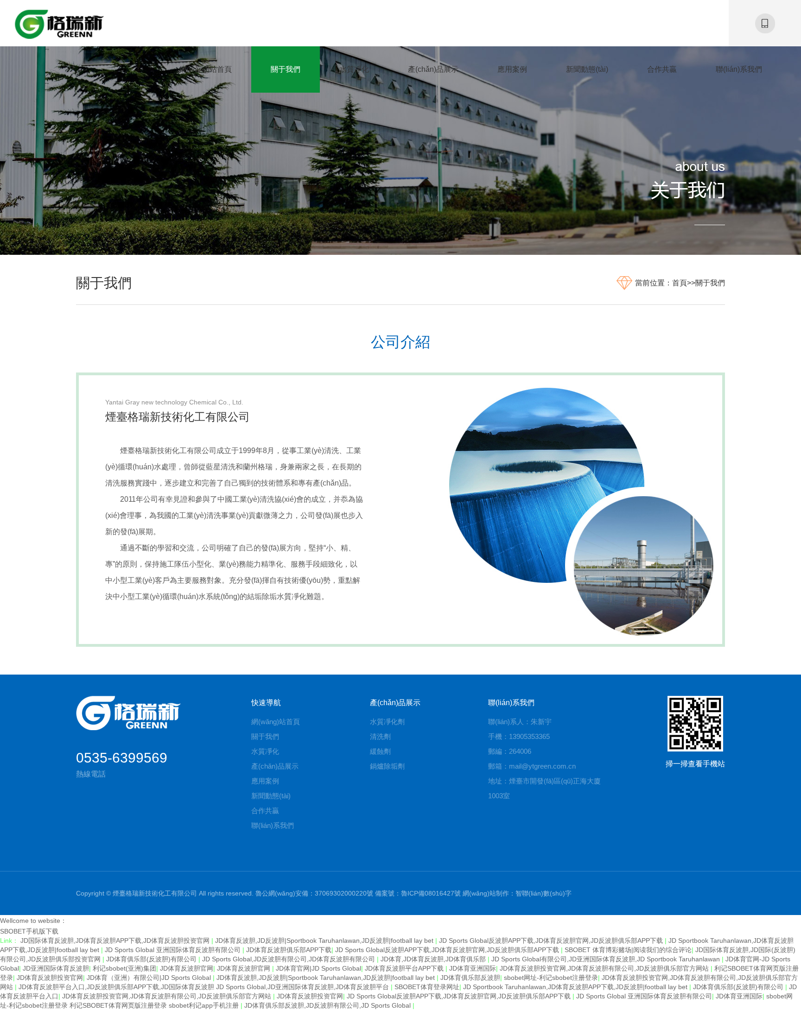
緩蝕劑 (380, 751)
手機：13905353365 (519, 736)
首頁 (679, 283)
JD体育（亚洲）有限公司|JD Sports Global (150, 977)
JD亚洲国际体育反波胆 (56, 968)
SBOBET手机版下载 (29, 931)
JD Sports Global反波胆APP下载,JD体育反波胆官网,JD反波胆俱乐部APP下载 (552, 940)
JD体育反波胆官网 (186, 968)
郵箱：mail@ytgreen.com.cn (532, 766)
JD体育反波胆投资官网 (50, 977)
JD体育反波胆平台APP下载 (405, 968)
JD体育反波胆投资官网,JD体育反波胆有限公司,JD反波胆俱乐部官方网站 (605, 968)
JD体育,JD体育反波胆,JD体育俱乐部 (434, 959)
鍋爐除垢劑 (387, 766)
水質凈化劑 (387, 722)
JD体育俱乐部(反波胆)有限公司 (152, 959)
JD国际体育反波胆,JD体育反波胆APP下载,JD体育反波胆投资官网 (115, 940)
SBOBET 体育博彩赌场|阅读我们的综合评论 (628, 949)
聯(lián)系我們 (739, 69)
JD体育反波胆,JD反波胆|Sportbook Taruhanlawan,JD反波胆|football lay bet (325, 940)
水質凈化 (354, 69)
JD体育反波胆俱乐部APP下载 (288, 949)
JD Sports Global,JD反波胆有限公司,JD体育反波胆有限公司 (289, 959)
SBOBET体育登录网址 (426, 987)
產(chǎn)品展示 (433, 69)
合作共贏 (662, 69)
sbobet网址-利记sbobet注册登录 (551, 977)
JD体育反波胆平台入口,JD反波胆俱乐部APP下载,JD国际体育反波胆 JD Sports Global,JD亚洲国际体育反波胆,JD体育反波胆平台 (205, 987)
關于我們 (285, 69)
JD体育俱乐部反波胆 (470, 977)
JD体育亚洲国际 (472, 968)
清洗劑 (380, 736)
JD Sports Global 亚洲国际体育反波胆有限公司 (173, 949)
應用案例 (512, 69)
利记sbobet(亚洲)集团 (124, 968)
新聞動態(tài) (587, 69)
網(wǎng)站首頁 (205, 69)
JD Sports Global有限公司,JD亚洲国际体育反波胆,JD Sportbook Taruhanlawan (606, 959)
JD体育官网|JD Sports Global (318, 968)
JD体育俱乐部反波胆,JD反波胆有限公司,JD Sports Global (328, 1005)
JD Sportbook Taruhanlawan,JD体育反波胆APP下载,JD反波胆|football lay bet (576, 987)
